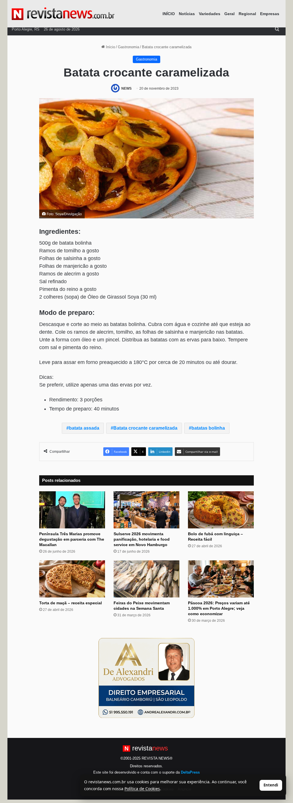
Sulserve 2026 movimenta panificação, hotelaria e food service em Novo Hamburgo (142, 539)
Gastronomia (128, 47)
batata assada (84, 428)
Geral (229, 13)
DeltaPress (190, 772)
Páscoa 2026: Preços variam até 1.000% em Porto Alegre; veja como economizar (219, 608)
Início (110, 47)
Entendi (271, 785)
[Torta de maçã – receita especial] (72, 578)
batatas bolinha (208, 428)
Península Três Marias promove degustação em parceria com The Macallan (71, 539)
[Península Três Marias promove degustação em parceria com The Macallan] (72, 509)
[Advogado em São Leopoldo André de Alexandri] (146, 677)
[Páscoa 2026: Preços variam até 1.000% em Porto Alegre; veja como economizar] (221, 578)
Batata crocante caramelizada (145, 428)
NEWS (126, 88)
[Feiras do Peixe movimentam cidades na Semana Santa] (146, 578)
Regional (247, 13)
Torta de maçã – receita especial (70, 603)
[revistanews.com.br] (63, 13)
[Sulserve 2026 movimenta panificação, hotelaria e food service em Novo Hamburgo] (146, 509)
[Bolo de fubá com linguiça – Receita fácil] (221, 509)
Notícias (187, 13)
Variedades (209, 13)
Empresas (269, 13)
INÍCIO (169, 13)
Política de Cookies (142, 788)
